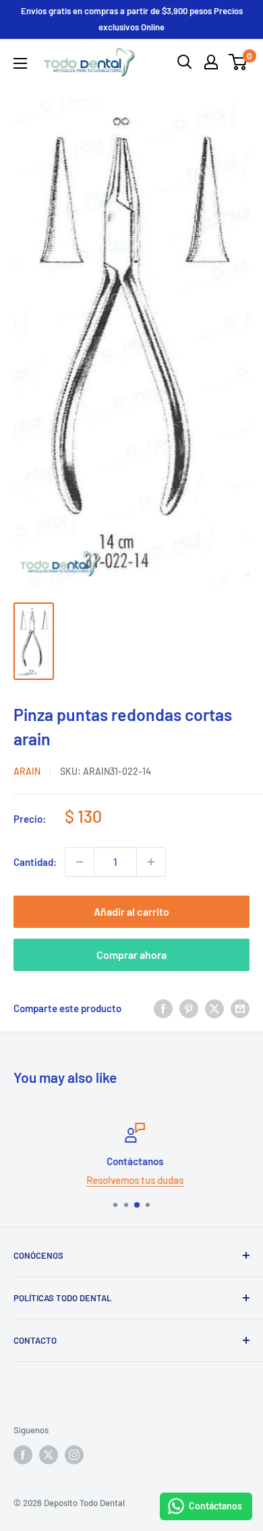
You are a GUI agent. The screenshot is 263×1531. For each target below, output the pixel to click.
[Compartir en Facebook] (163, 1008)
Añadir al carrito (131, 911)
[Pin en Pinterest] (188, 1008)
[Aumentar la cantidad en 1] (151, 862)
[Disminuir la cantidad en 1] (79, 862)
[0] (238, 62)
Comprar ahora (131, 954)
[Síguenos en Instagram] (74, 1454)
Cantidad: (35, 862)
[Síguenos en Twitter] (48, 1454)
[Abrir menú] (20, 63)
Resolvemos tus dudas (131, 1180)
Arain (26, 771)
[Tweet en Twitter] (214, 1008)
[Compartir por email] (240, 1008)
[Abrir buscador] (184, 62)
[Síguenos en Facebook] (22, 1454)
